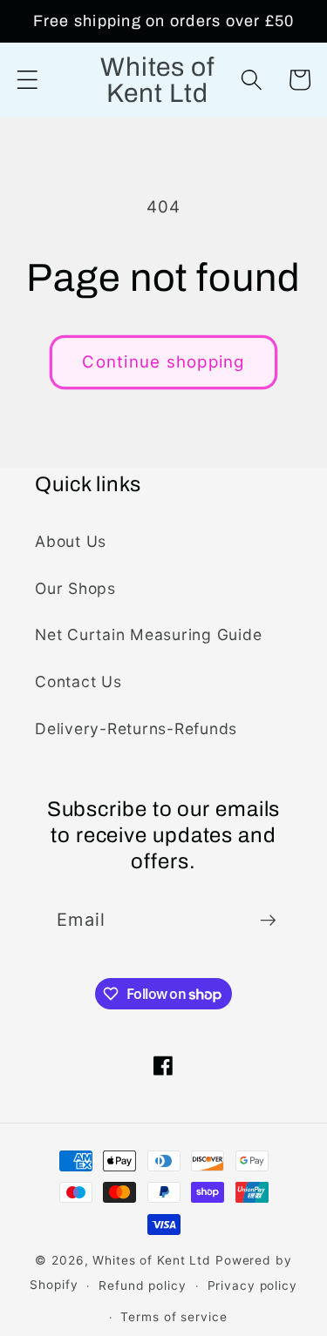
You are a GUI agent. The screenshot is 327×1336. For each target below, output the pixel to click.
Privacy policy (252, 1285)
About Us (70, 541)
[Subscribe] (268, 920)
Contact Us (78, 681)
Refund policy (142, 1285)
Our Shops (75, 588)
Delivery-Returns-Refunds (136, 728)
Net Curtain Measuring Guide (148, 634)
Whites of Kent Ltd (151, 1260)
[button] (27, 80)
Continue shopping (163, 362)
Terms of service (173, 1317)
